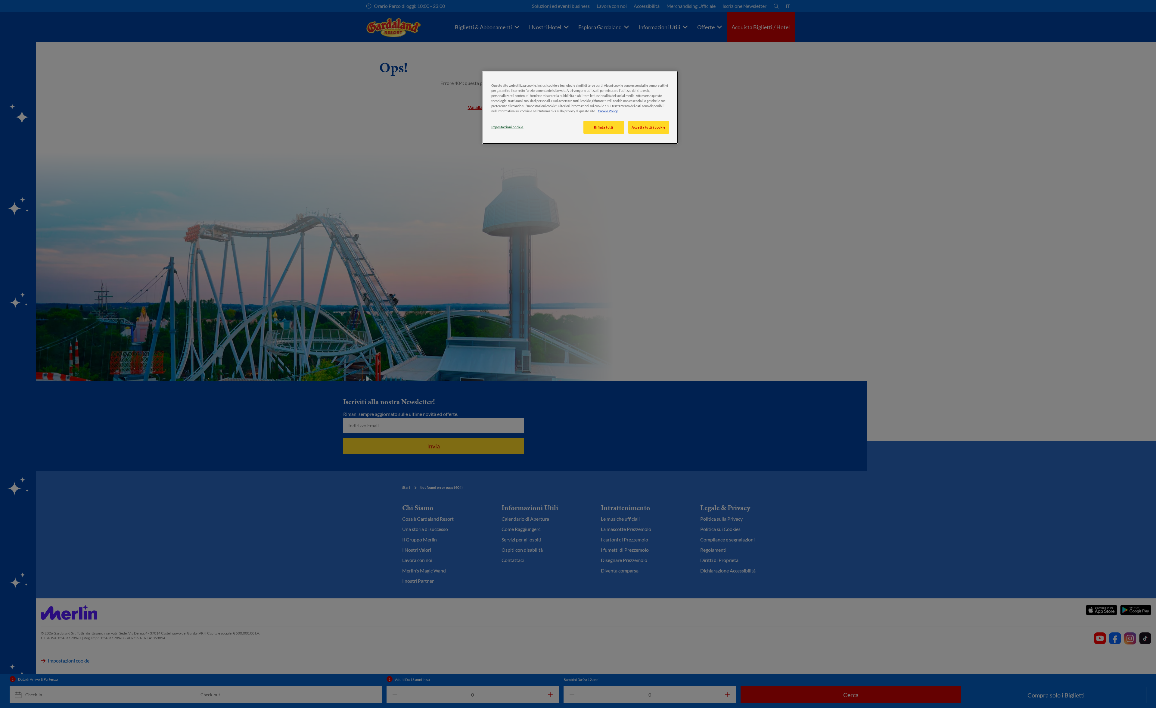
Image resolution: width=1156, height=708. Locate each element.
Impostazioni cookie (507, 127)
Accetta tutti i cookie (649, 127)
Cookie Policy (608, 111)
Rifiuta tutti (603, 127)
